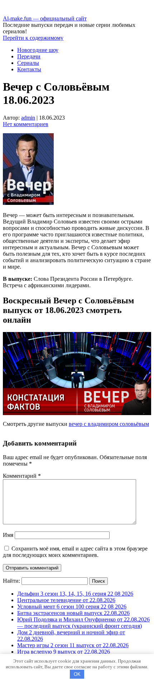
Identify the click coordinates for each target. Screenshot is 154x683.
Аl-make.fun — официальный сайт (45, 18)
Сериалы (28, 63)
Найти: (11, 581)
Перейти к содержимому (33, 38)
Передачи (28, 56)
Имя (8, 535)
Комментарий (22, 476)
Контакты (29, 69)
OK (77, 674)
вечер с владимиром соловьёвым (109, 424)
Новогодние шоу (37, 50)
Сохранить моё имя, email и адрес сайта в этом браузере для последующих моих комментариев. (75, 551)
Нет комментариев (25, 124)
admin (28, 118)
